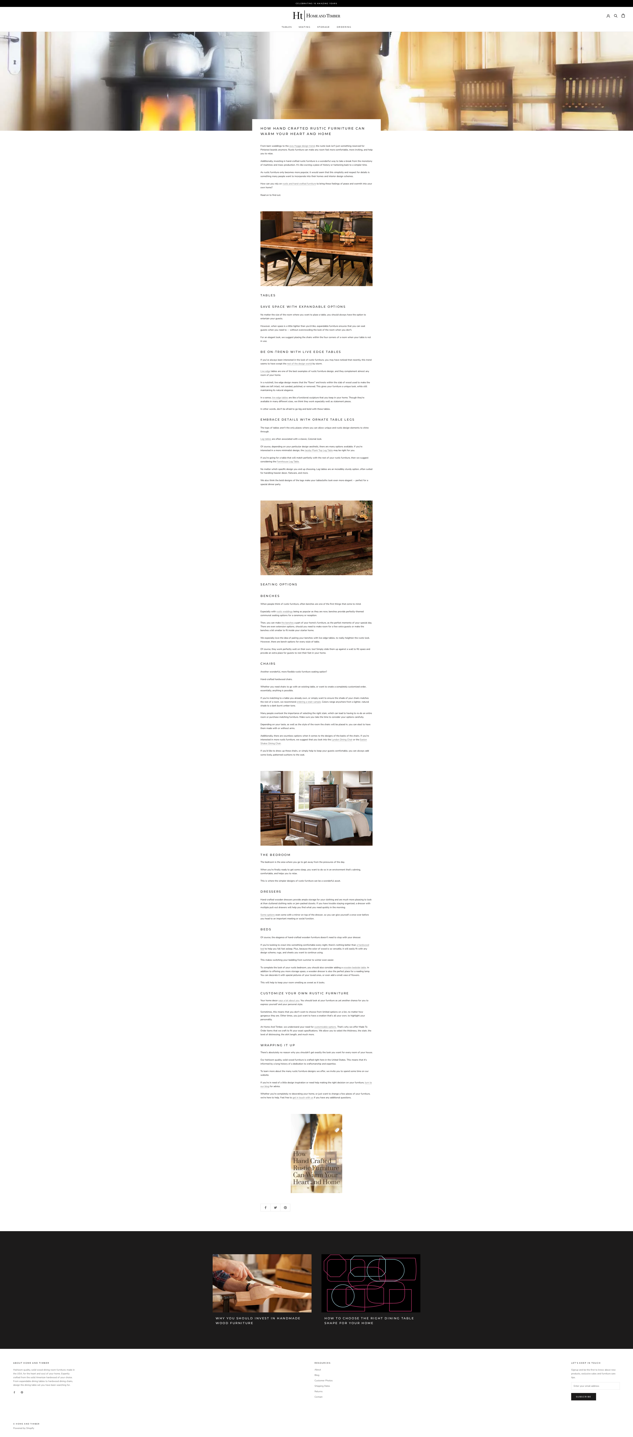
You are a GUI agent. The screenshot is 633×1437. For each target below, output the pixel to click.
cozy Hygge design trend (302, 146)
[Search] (616, 15)
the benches (287, 622)
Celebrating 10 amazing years (316, 3)
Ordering (344, 27)
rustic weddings (284, 611)
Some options (267, 914)
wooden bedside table (354, 967)
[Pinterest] (22, 1392)
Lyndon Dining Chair (342, 739)
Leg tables (265, 439)
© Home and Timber (26, 1424)
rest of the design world (299, 363)
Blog (317, 1375)
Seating (304, 27)
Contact (318, 1396)
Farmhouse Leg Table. (288, 461)
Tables (287, 27)
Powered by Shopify (23, 1428)
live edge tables (280, 397)
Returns (319, 1391)
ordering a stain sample (309, 701)
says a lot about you (288, 1000)
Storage (323, 27)
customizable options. (325, 1026)
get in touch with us (303, 1097)
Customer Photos (324, 1380)
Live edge (265, 371)
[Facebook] (14, 1392)
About (318, 1369)
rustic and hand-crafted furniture (299, 183)
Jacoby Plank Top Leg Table (319, 450)
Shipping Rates (322, 1386)
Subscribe (583, 1396)
